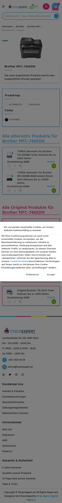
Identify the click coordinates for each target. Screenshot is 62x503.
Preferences (32, 274)
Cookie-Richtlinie (19, 261)
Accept (51, 274)
